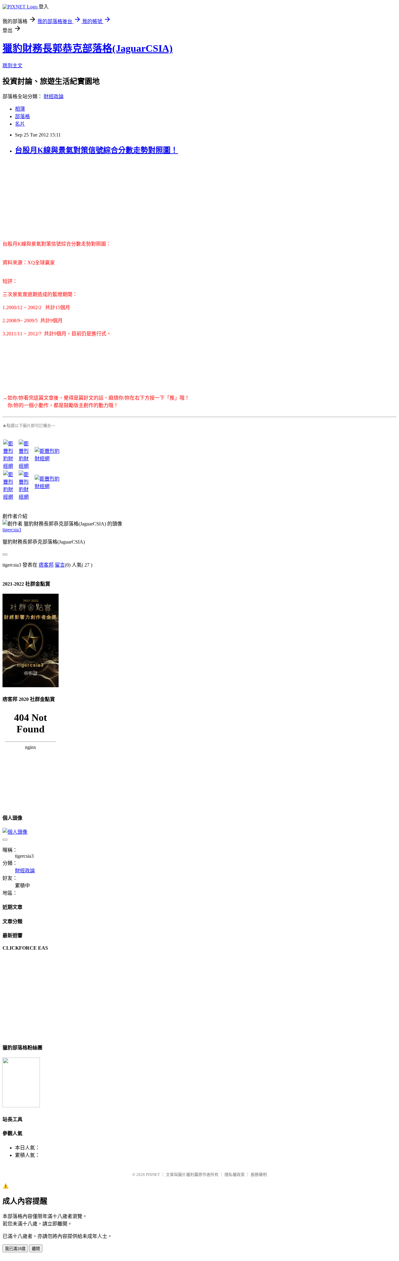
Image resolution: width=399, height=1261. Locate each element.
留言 (60, 565)
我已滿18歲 (15, 1248)
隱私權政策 (234, 1174)
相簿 (20, 109)
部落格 (22, 116)
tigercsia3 (11, 529)
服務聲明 (259, 1174)
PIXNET (153, 1174)
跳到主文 (12, 65)
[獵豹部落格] (21, 1105)
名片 (20, 124)
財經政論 (54, 96)
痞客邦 (46, 565)
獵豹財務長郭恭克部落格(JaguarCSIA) (87, 48)
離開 (36, 1248)
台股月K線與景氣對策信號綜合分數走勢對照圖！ (96, 150)
